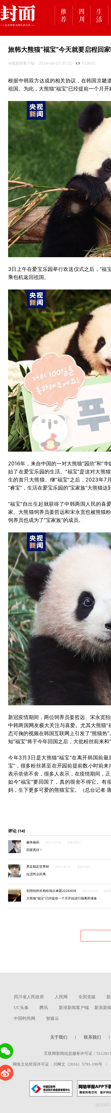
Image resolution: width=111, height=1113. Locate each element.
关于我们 (58, 1037)
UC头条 (21, 1007)
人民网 (61, 997)
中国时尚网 (24, 1018)
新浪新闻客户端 (74, 1007)
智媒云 (52, 1018)
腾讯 (43, 1007)
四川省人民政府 (29, 997)
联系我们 (92, 1037)
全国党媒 (87, 997)
